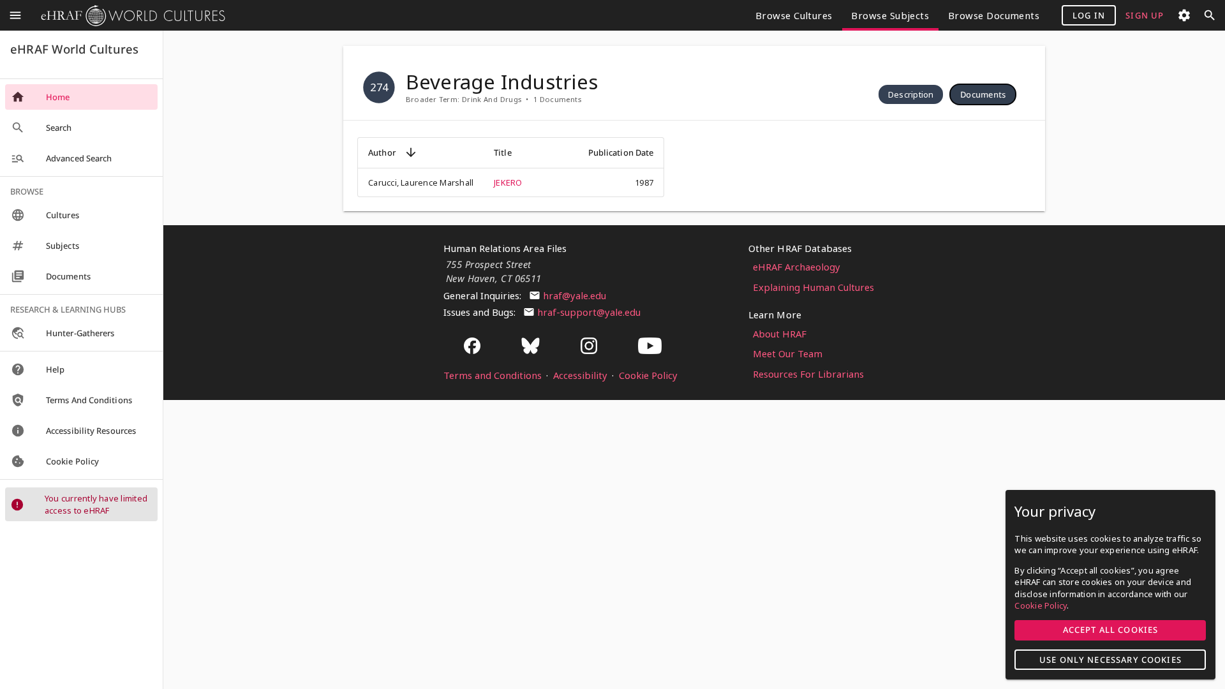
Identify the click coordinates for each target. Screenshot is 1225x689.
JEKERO (508, 182)
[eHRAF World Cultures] (128, 15)
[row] (910, 94)
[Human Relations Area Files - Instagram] (589, 346)
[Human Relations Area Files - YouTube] (650, 346)
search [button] (1210, 15)
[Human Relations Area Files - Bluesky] (530, 346)
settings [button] (1184, 15)
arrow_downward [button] (411, 152)
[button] (911, 94)
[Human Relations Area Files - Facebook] (472, 346)
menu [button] (15, 15)
